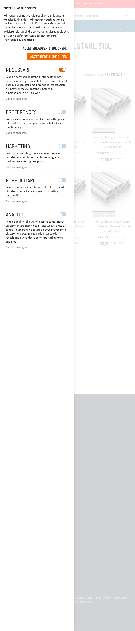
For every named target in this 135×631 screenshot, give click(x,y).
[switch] (62, 70)
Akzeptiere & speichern (48, 57)
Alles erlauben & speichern (45, 48)
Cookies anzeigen (16, 99)
